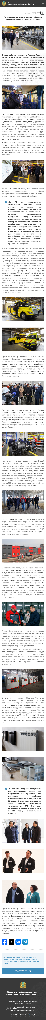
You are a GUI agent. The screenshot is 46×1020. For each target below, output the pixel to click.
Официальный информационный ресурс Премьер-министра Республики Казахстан (23, 993)
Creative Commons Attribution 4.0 (21, 1010)
